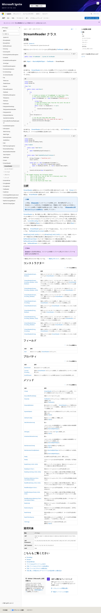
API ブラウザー (37, 29)
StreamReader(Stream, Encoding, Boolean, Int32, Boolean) (31, 282)
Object (29, 61)
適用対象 (84, 46)
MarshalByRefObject (39, 61)
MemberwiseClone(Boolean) (31, 450)
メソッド (84, 44)
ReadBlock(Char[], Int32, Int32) (32, 483)
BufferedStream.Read (30, 239)
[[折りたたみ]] (19, 27)
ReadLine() (27, 503)
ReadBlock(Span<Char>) (30, 487)
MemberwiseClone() (29, 445)
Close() (26, 391)
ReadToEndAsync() (29, 517)
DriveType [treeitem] (5, 63)
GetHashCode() (28, 418)
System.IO (31, 43)
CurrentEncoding (33, 221)
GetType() (26, 431)
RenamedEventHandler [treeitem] (9, 151)
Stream (71, 190)
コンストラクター (86, 38)
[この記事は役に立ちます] (82, 56)
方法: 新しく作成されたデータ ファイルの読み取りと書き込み (44, 570)
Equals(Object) (28, 411)
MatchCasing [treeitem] (6, 131)
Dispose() (26, 399)
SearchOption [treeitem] (6, 154)
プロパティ (85, 42)
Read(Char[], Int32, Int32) (31, 234)
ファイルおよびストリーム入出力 (36, 564)
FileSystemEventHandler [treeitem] (9, 109)
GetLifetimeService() (29, 422)
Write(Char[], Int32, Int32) (52, 234)
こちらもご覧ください (87, 48)
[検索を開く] (91, 13)
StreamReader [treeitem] (8, 166)
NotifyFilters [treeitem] (6, 140)
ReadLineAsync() (28, 508)
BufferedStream (32, 243)
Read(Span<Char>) (29, 469)
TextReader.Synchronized (36, 231)
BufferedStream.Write (30, 241)
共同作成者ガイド (34, 590)
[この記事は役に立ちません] (84, 56)
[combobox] (11, 31)
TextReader (60, 49)
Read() (26, 459)
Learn (25, 29)
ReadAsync (66, 129)
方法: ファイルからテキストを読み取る (38, 566)
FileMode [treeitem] (5, 92)
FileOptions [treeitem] (6, 98)
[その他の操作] (76, 29)
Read (37, 223)
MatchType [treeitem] (6, 134)
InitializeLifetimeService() (31, 436)
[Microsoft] (3, 14)
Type (57, 431)
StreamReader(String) (30, 334)
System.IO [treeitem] (6, 37)
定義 (83, 32)
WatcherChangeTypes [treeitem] (9, 203)
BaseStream (27, 367)
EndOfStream (27, 375)
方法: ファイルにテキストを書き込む (37, 568)
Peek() (25, 456)
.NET (30, 29)
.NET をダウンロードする (92, 18)
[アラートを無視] (98, 3)
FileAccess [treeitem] (6, 80)
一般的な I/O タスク (53, 259)
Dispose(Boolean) (28, 405)
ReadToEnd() (27, 512)
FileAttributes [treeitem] (6, 83)
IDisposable (35, 203)
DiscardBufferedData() (30, 396)
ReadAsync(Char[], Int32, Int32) (32, 472)
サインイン (96, 13)
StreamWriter (31, 562)
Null (25, 351)
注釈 (83, 36)
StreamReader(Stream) (30, 305)
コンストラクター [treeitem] (8, 169)
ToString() (26, 522)
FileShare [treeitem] (5, 100)
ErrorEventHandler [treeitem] (8, 75)
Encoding (29, 557)
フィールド (85, 40)
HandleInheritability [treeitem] (8, 118)
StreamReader (35, 70)
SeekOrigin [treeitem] (6, 157)
